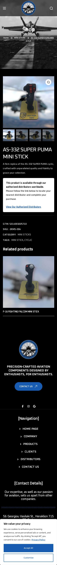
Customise (28, 558)
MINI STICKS (19, 38)
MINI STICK (17, 240)
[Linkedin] (34, 406)
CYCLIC (28, 240)
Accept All (28, 548)
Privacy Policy (38, 540)
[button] (51, 8)
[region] (28, 542)
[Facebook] (22, 406)
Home (6, 38)
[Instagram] (28, 406)
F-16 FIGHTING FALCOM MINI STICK (21, 311)
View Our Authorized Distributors (23, 207)
